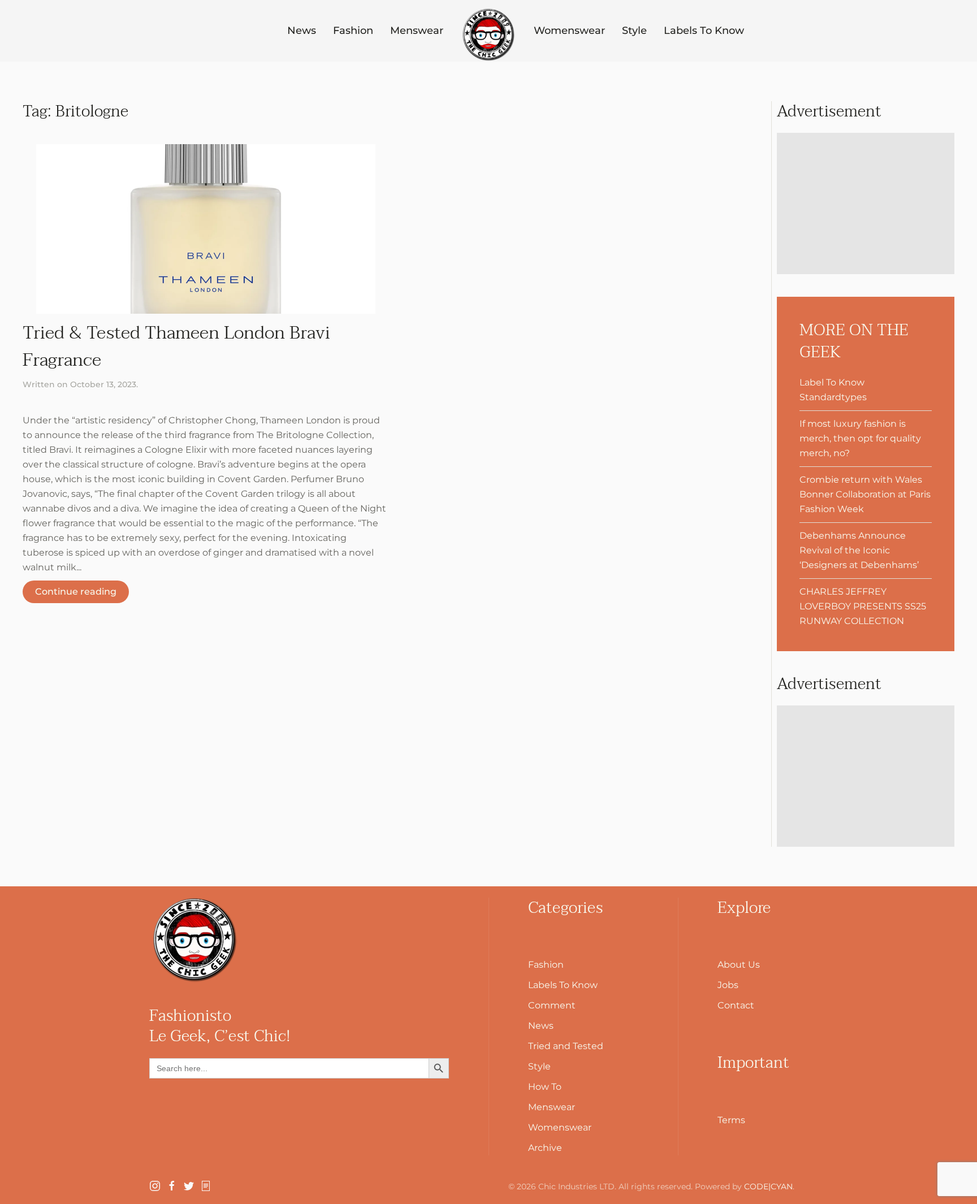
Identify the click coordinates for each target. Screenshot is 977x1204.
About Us (738, 964)
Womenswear (569, 30)
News (301, 30)
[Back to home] (488, 35)
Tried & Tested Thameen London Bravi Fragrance (176, 346)
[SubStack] (205, 1185)
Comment (552, 1005)
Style (634, 30)
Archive (545, 1147)
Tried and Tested (565, 1046)
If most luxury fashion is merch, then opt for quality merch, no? (860, 438)
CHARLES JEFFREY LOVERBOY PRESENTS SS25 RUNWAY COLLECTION (862, 606)
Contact (735, 1005)
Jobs (727, 985)
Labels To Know (704, 30)
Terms (731, 1120)
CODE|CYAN (768, 1186)
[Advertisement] (865, 203)
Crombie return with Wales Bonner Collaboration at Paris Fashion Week (865, 494)
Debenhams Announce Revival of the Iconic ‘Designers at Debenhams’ (859, 550)
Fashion (353, 30)
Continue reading (75, 591)
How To (544, 1086)
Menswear (416, 30)
